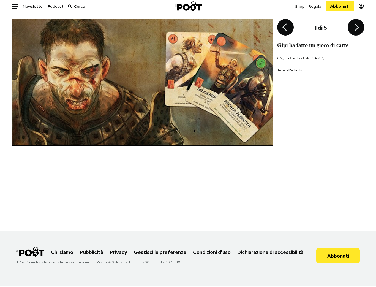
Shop (300, 6)
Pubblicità (91, 252)
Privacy (118, 252)
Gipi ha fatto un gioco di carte (312, 45)
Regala (315, 6)
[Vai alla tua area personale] (361, 6)
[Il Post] (188, 6)
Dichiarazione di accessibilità (270, 252)
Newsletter (33, 6)
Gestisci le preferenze (160, 252)
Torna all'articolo (289, 70)
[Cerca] (70, 6)
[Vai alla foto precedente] (285, 28)
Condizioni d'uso (212, 252)
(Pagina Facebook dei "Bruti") (301, 58)
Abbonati (340, 6)
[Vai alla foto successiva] (356, 28)
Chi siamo (62, 252)
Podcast (56, 6)
